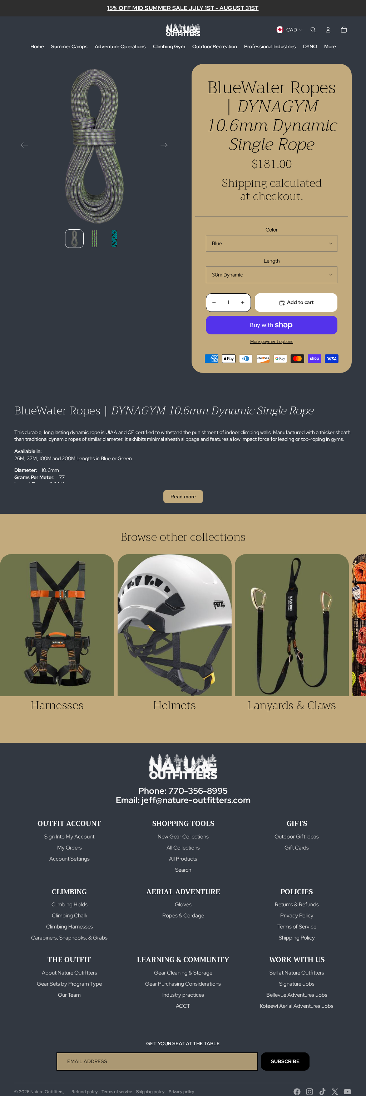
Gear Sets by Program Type (69, 983)
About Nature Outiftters (69, 972)
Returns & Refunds (297, 904)
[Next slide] (166, 146)
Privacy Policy (296, 915)
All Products (183, 858)
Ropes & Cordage (183, 915)
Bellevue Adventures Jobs (296, 994)
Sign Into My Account (69, 836)
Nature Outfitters (46, 1092)
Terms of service (117, 1092)
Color (272, 229)
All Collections (183, 847)
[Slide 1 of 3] (74, 238)
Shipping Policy (297, 937)
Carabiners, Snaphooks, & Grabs (69, 937)
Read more (183, 496)
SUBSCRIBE (285, 1061)
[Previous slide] (22, 146)
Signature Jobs (297, 983)
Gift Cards (297, 847)
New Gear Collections (183, 836)
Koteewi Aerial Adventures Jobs (296, 1006)
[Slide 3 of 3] (114, 238)
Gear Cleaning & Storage (183, 972)
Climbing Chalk (69, 915)
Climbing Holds (69, 904)
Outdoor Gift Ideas (296, 836)
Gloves (183, 904)
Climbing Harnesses (69, 926)
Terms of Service (296, 926)
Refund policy (84, 1092)
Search (183, 869)
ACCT (183, 1006)
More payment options (271, 341)
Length (272, 261)
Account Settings (69, 858)
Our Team (69, 994)
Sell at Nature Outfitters (296, 972)
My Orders (69, 847)
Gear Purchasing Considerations (183, 983)
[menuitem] (37, 47)
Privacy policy (181, 1092)
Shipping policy (150, 1092)
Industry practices (183, 994)
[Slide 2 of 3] (94, 238)
